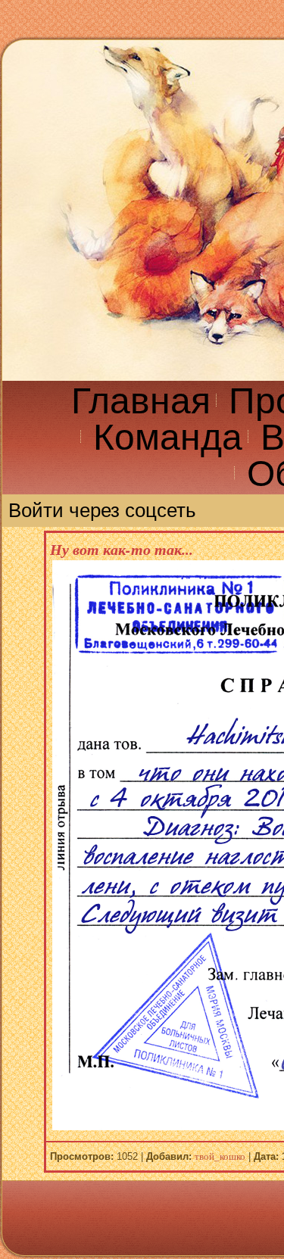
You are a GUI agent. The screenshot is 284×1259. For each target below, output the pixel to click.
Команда (167, 437)
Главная (141, 401)
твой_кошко (220, 1156)
